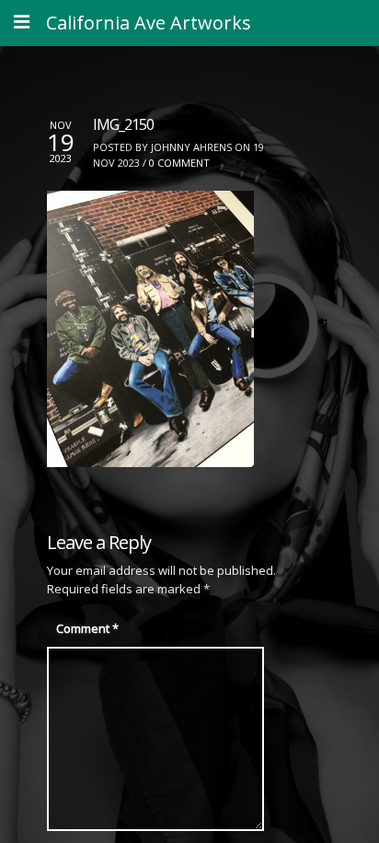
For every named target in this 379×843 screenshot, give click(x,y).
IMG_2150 (123, 124)
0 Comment (179, 163)
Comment (87, 628)
